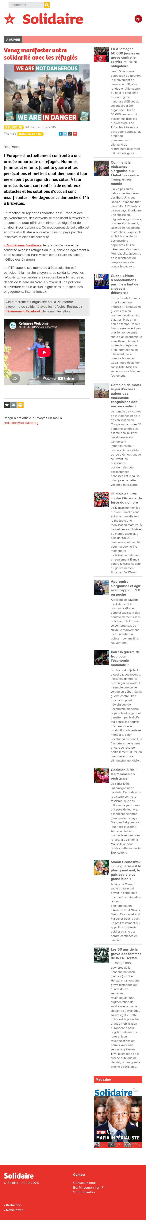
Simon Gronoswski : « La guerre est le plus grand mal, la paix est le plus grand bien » (126, 870)
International (39, 29)
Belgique (14, 29)
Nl (138, 19)
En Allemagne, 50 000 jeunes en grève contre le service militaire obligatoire (125, 57)
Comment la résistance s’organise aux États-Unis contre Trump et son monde (125, 173)
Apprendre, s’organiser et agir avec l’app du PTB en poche (125, 588)
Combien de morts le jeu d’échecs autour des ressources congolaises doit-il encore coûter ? (126, 395)
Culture (107, 29)
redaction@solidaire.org (21, 423)
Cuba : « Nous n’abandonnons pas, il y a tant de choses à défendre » (124, 284)
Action (62, 29)
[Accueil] (20, 1178)
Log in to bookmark (7, 405)
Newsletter (14, 1210)
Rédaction (13, 1205)
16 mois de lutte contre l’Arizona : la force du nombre (126, 498)
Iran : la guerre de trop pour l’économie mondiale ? (125, 658)
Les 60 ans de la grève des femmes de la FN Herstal (126, 953)
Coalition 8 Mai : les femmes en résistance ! (124, 774)
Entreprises (84, 29)
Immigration (30, 134)
